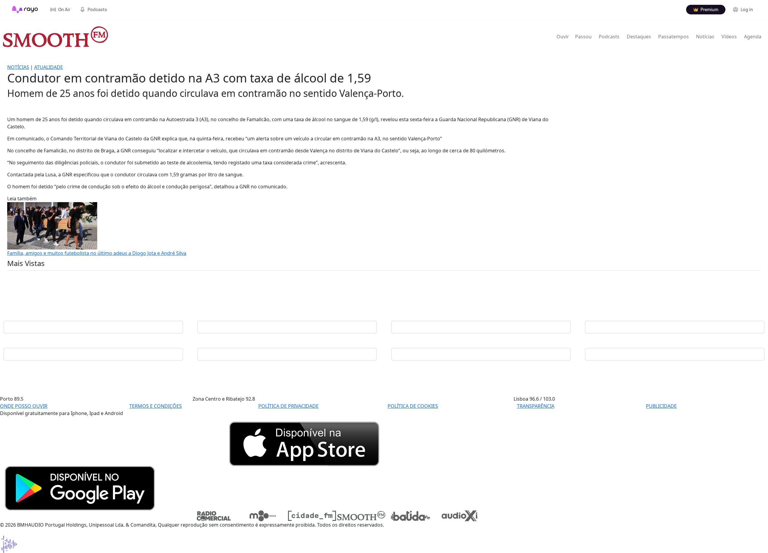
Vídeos (729, 36)
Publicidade (661, 406)
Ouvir (562, 36)
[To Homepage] (25, 9)
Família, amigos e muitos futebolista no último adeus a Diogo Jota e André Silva (96, 253)
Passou (583, 36)
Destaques (639, 36)
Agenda (752, 36)
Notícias (705, 36)
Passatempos (673, 36)
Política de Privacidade (288, 406)
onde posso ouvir (23, 406)
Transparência (535, 406)
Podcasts (609, 36)
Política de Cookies (413, 406)
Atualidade (48, 67)
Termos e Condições (155, 406)
